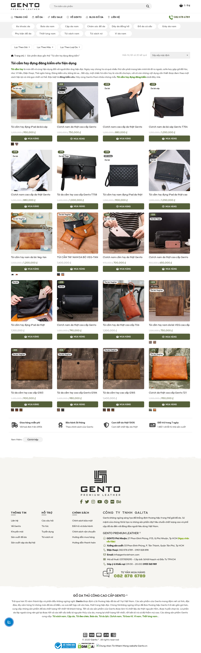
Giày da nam (169, 26)
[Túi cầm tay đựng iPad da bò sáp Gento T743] (31, 102)
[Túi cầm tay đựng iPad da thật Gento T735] (31, 300)
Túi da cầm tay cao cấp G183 (27, 392)
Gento (94, 639)
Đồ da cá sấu (145, 26)
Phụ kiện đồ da (23, 33)
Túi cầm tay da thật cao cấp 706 (121, 325)
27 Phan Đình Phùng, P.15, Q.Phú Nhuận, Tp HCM (148, 540)
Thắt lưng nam (47, 33)
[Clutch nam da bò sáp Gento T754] (169, 102)
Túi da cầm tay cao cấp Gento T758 (77, 194)
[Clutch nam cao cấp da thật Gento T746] (123, 102)
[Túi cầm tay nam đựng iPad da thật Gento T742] (123, 170)
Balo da (94, 616)
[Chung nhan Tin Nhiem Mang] (121, 645)
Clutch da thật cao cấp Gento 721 (168, 392)
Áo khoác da (23, 26)
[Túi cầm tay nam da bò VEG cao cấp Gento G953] (169, 300)
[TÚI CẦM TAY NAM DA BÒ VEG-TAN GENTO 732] (77, 233)
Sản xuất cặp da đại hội (23, 542)
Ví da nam (120, 33)
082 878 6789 (126, 550)
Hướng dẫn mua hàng (83, 537)
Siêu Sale (56, 17)
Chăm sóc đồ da (96, 26)
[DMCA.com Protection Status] (86, 645)
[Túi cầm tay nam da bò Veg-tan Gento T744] (31, 233)
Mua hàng (33, 138)
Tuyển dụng (48, 531)
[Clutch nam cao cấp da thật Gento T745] (31, 170)
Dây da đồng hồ (120, 26)
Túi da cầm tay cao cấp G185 (119, 392)
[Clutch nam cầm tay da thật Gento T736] (123, 233)
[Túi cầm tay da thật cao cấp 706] (123, 300)
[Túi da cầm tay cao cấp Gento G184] (77, 368)
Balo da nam (47, 26)
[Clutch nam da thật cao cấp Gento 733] (77, 102)
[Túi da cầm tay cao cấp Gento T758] (77, 170)
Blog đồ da (96, 17)
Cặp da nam (72, 26)
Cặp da (71, 616)
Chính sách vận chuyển (83, 531)
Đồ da (39, 17)
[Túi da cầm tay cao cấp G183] (31, 368)
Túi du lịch (104, 616)
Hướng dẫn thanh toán (84, 542)
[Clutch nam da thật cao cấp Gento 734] (169, 233)
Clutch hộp (32, 439)
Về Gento (76, 17)
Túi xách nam (72, 33)
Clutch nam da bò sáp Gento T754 (168, 127)
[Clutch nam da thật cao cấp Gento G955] (77, 300)
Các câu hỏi (47, 520)
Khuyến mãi (17, 531)
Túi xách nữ (96, 33)
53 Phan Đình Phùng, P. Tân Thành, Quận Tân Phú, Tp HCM (145, 545)
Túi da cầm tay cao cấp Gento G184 (77, 392)
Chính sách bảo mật (82, 520)
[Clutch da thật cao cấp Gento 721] (169, 368)
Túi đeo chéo (82, 616)
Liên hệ (115, 17)
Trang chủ (21, 17)
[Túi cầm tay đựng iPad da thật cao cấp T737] (169, 170)
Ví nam (137, 616)
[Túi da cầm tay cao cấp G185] (123, 368)
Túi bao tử (128, 616)
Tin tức (45, 526)
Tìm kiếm (147, 6)
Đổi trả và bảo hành (82, 526)
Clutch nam (116, 616)
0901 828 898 (142, 550)
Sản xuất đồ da (19, 537)
